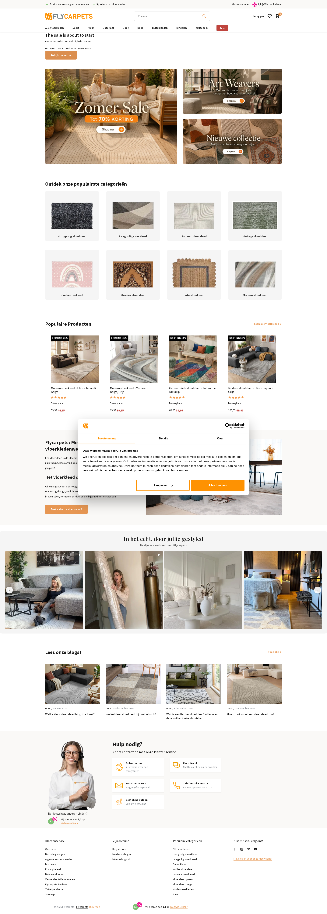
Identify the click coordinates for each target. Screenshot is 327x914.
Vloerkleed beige (182, 884)
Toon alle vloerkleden (266, 323)
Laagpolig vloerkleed (185, 859)
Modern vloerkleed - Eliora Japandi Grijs (250, 390)
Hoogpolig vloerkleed (185, 854)
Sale (222, 28)
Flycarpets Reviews (56, 884)
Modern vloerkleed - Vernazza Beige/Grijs (129, 390)
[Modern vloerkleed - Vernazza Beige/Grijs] (134, 359)
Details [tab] (163, 438)
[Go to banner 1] (111, 116)
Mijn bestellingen (122, 854)
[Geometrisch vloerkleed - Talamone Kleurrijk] (193, 359)
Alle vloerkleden (54, 27)
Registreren (119, 849)
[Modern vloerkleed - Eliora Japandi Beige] (75, 359)
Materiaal (108, 27)
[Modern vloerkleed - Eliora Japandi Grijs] (252, 359)
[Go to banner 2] (232, 91)
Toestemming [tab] (107, 438)
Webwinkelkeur (273, 4)
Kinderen (181, 27)
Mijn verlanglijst (121, 859)
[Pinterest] (248, 849)
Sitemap (50, 894)
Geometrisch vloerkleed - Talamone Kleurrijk (192, 390)
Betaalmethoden (54, 874)
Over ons (50, 849)
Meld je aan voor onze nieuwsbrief (253, 858)
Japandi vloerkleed (184, 874)
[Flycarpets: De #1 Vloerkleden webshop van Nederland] (69, 16)
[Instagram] (241, 849)
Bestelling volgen (55, 854)
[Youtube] (255, 849)
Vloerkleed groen (183, 879)
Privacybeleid (53, 869)
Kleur (91, 27)
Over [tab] (220, 438)
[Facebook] (235, 849)
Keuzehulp (201, 27)
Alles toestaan (217, 485)
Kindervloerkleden (183, 889)
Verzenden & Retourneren (60, 879)
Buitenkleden (160, 27)
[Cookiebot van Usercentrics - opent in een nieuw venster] (227, 426)
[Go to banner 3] (232, 141)
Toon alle (273, 652)
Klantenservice (240, 4)
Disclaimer (51, 864)
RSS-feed (94, 907)
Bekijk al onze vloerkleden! (66, 509)
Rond (140, 27)
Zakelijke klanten (54, 889)
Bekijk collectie (61, 55)
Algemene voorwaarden (58, 859)
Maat (126, 27)
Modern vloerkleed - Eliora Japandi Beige (73, 390)
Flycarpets (82, 907)
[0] (277, 16)
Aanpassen (160, 485)
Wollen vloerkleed (183, 869)
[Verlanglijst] (270, 16)
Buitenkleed (180, 864)
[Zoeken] (204, 16)
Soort (75, 27)
